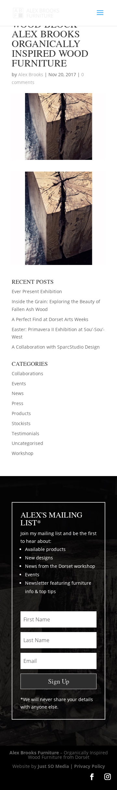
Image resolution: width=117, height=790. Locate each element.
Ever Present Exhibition (37, 291)
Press (17, 403)
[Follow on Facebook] (91, 776)
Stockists (21, 423)
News (18, 393)
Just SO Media (53, 766)
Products (21, 413)
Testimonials (25, 433)
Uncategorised (27, 443)
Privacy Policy (89, 766)
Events (19, 383)
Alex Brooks (30, 74)
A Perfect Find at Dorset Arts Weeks (50, 319)
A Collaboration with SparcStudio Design (56, 347)
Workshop (22, 453)
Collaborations (27, 373)
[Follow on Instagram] (107, 776)
